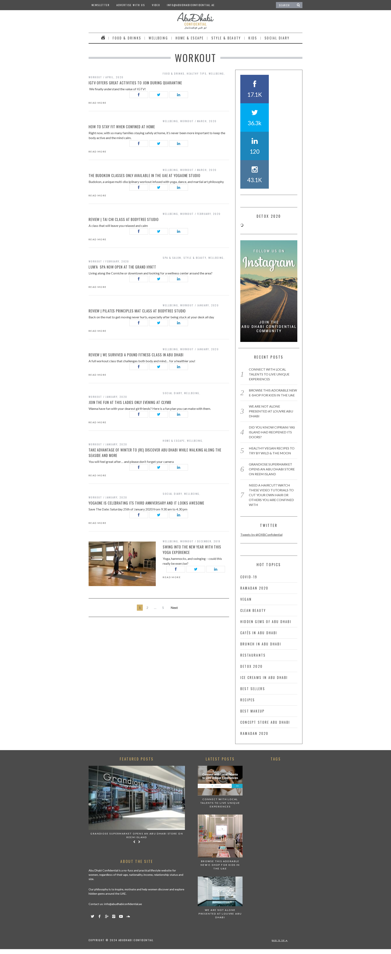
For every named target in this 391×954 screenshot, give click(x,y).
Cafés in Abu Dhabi (258, 632)
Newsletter (101, 5)
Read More (98, 103)
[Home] (103, 38)
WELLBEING (158, 38)
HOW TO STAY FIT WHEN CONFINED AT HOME (122, 126)
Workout (95, 77)
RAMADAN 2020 (254, 588)
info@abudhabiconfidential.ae (191, 5)
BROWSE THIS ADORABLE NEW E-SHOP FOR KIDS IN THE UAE (220, 865)
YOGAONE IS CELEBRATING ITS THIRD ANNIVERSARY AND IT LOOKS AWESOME (146, 503)
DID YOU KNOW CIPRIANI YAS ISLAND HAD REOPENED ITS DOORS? (272, 432)
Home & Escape (190, 38)
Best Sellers (252, 688)
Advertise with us (130, 5)
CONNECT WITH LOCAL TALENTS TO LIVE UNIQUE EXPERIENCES (269, 374)
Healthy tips (196, 73)
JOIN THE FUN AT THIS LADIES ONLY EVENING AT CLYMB (130, 402)
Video (156, 5)
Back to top (279, 940)
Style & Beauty (226, 38)
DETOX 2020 (251, 666)
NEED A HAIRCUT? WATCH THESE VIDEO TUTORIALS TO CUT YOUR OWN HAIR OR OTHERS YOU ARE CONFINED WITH (271, 495)
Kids (252, 38)
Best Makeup (252, 711)
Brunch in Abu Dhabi (260, 644)
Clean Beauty (253, 610)
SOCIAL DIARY (277, 38)
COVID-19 (248, 576)
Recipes (247, 699)
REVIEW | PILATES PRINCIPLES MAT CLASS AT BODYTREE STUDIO (137, 310)
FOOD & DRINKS (127, 38)
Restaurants (253, 655)
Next (174, 607)
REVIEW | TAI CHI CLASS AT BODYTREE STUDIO (124, 219)
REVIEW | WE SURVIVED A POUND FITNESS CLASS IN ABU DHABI (136, 354)
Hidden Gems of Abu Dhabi (265, 621)
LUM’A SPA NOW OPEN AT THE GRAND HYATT (123, 267)
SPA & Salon (172, 257)
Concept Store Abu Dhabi (265, 722)
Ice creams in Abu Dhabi (264, 677)
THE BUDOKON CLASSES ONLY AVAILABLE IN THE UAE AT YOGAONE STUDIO (145, 175)
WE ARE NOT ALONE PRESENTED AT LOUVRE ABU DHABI (271, 411)
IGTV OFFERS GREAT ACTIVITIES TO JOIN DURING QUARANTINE (136, 82)
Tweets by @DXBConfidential (261, 534)
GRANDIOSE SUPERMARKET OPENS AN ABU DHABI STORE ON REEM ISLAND (272, 469)
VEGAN (246, 599)
